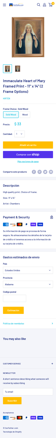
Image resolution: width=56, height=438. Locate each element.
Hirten (6, 98)
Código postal (9, 291)
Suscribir (12, 400)
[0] (50, 5)
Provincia (7, 277)
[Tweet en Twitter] (45, 171)
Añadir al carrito (28, 145)
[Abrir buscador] (38, 4)
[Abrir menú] (4, 5)
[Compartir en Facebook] (34, 171)
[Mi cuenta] (44, 4)
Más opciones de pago (28, 161)
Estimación (13, 310)
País (5, 263)
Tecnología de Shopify (12, 432)
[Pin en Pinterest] (39, 171)
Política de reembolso (13, 323)
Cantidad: (8, 134)
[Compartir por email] (51, 171)
